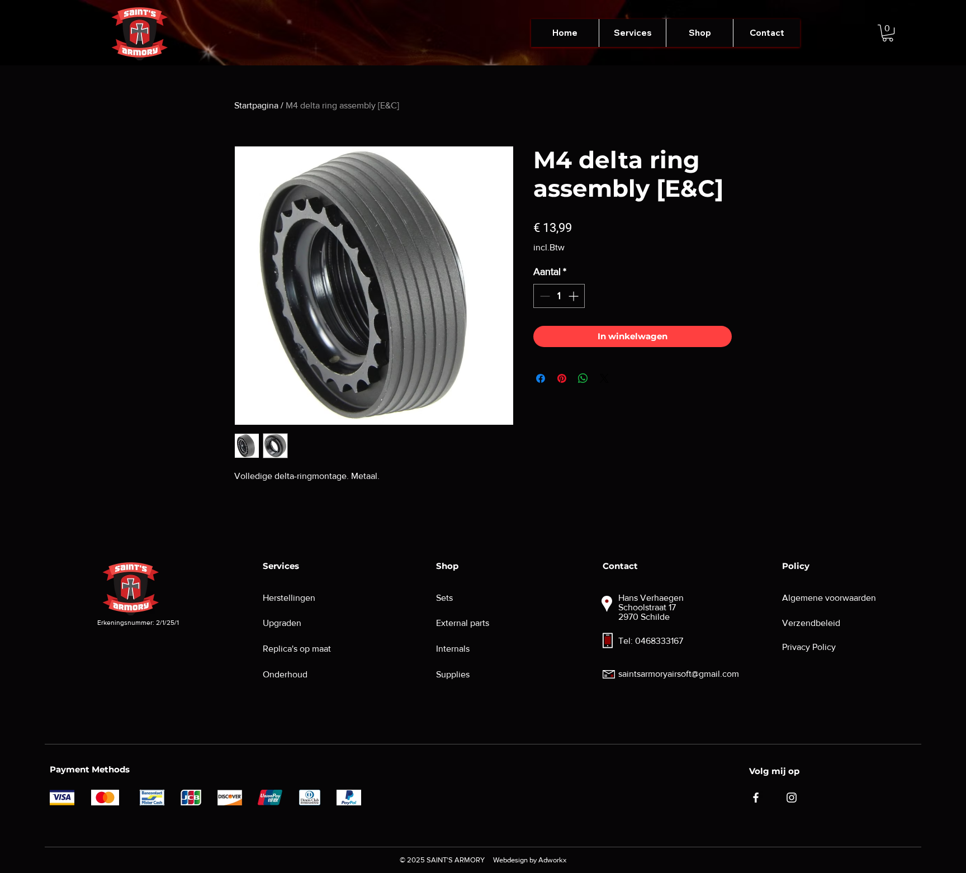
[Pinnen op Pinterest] (562, 378)
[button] (632, 33)
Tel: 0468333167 (650, 641)
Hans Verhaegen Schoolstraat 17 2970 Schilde (651, 607)
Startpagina (256, 105)
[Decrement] (543, 295)
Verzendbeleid (811, 623)
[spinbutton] (559, 295)
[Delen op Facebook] (540, 378)
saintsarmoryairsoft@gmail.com (678, 674)
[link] (888, 33)
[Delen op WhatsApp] (583, 378)
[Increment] (574, 295)
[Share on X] (604, 378)
